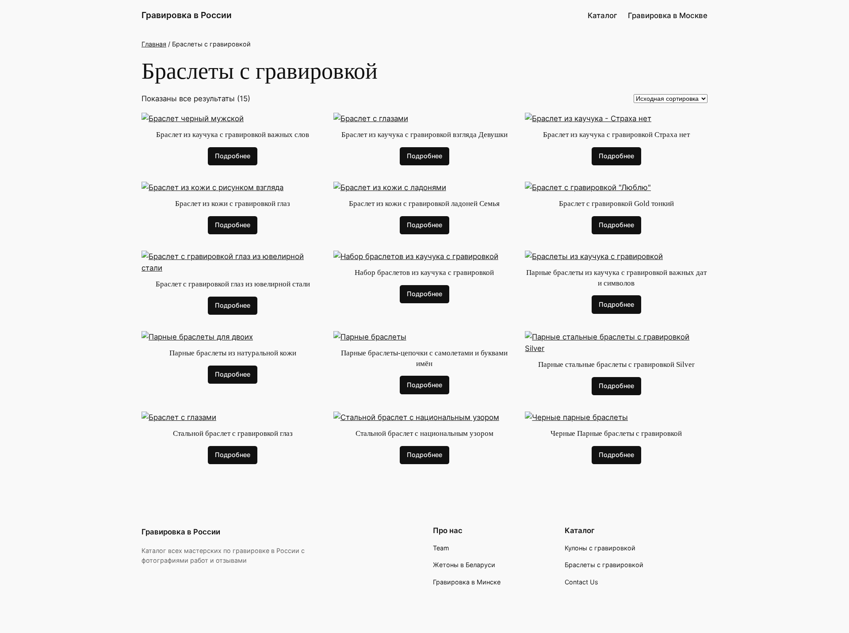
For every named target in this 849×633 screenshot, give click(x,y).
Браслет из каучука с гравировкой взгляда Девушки (424, 134)
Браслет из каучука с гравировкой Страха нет (616, 134)
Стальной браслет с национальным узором (424, 433)
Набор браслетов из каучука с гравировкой (424, 272)
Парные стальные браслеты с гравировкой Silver (616, 364)
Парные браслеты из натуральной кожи (232, 353)
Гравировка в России (187, 15)
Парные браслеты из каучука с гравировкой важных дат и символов (616, 277)
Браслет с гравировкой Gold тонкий (616, 203)
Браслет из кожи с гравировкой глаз (232, 203)
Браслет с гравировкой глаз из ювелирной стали (233, 284)
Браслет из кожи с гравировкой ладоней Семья (424, 203)
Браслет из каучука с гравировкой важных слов (232, 134)
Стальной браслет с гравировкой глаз (233, 433)
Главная (154, 44)
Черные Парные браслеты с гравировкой (616, 433)
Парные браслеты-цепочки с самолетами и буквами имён (424, 358)
